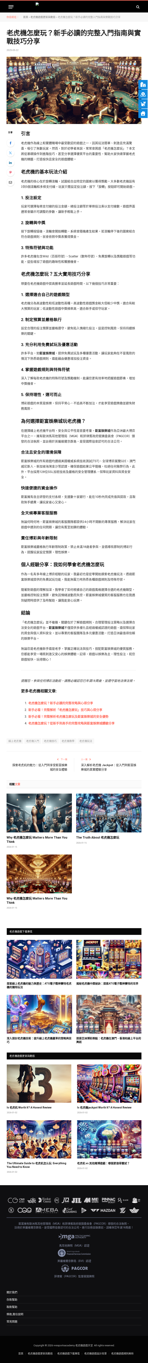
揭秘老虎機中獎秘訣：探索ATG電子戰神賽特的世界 (107, 983)
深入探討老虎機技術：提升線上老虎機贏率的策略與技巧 (39, 1040)
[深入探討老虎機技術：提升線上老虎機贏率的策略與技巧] (39, 1014)
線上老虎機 (14, 741)
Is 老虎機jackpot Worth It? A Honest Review (104, 1107)
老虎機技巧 (50, 741)
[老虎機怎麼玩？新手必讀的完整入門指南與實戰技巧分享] (74, 90)
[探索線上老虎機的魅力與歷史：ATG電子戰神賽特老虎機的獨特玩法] (39, 959)
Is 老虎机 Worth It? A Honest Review (29, 1107)
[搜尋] (137, 6)
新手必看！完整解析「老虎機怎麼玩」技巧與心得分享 (65, 710)
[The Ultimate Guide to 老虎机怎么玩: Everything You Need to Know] (39, 1139)
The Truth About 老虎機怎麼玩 (97, 837)
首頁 (25, 17)
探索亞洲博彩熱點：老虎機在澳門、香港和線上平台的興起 (108, 1040)
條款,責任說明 (15, 1314)
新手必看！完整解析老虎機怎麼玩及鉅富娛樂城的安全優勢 (68, 716)
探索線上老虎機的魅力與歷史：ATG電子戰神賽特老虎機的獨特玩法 (39, 985)
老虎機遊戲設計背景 (95, 1353)
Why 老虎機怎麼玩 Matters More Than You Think (37, 840)
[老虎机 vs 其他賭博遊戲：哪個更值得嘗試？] (109, 1139)
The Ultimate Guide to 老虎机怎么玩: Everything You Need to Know (36, 1165)
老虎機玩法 (85, 741)
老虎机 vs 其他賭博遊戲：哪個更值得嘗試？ (103, 1163)
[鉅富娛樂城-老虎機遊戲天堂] (74, 7)
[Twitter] (10, 153)
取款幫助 (12, 1306)
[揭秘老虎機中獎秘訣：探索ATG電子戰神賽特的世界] (109, 959)
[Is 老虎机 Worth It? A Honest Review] (39, 1083)
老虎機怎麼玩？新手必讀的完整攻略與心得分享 (60, 703)
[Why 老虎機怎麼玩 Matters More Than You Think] (39, 813)
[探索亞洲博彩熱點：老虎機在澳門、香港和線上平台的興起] (109, 1014)
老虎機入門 (32, 741)
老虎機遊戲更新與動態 (43, 17)
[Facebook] (10, 143)
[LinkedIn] (10, 162)
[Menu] (10, 6)
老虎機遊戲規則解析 (122, 1353)
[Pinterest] (10, 172)
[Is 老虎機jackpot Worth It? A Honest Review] (109, 1083)
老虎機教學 (68, 741)
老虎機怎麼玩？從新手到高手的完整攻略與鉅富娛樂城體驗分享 (71, 723)
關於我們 (12, 1292)
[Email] (10, 182)
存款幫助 (12, 1299)
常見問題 (12, 1321)
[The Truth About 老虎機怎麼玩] (108, 813)
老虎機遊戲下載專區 (68, 1353)
